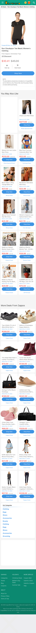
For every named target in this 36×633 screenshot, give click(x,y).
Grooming (6, 536)
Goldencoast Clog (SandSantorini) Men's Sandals (26, 391)
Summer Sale (16, 585)
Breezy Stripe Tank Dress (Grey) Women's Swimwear (26, 456)
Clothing (6, 509)
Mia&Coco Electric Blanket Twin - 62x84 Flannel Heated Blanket (26, 249)
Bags (4, 512)
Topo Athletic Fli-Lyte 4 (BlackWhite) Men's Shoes (9, 327)
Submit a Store (28, 580)
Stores (3, 580)
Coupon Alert (28, 578)
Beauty (5, 521)
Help (25, 585)
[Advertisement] (9, 114)
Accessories (7, 518)
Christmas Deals (17, 578)
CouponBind (3, 610)
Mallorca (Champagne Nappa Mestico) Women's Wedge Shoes (26, 327)
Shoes (5, 515)
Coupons (3, 585)
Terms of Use (5, 598)
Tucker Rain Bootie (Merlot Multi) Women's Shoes (26, 359)
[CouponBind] (14, 2)
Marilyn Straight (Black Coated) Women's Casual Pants (9, 489)
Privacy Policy (5, 596)
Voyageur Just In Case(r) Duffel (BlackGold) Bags (24, 424)
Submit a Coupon (29, 583)
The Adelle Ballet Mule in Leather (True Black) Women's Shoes (9, 359)
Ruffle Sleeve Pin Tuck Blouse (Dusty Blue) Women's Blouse (8, 456)
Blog (2, 583)
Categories (4, 578)
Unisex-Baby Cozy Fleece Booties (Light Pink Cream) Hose (8, 424)
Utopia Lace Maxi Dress (26, 115)
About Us (3, 593)
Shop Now (18, 73)
